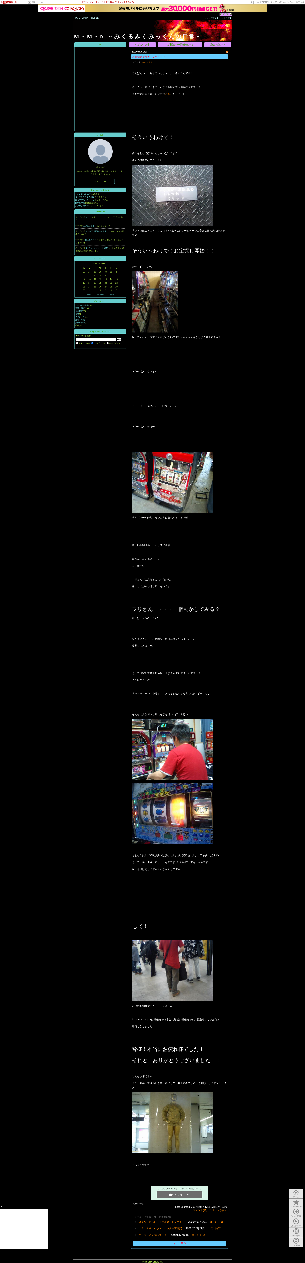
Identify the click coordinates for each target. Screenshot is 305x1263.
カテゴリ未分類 (82, 305)
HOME (77, 18)
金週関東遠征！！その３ (146, 57)
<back (88, 295)
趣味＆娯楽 (80, 320)
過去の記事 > (217, 44)
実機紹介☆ (80, 323)
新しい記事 (296, 1226)
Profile (100, 135)
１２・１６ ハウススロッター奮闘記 (160, 1228)
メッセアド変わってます (96, 231)
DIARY (85, 18)
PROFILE (94, 18)
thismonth (100, 295)
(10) (163, 57)
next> (112, 295)
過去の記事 (296, 1216)
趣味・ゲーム (37, 2)
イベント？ (80, 317)
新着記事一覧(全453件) (180, 44)
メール (88, 217)
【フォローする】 (210, 18)
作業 (77, 314)
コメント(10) (200, 1210)
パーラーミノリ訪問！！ (153, 1235)
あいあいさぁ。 (90, 226)
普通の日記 (80, 308)
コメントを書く (218, 1210)
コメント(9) (198, 1235)
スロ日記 (79, 311)
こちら (169, 94)
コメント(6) (216, 1222)
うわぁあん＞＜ (90, 240)
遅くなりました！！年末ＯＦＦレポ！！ (161, 1222)
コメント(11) (214, 1228)
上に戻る (296, 1245)
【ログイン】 (226, 18)
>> (267, 2)
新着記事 (296, 1236)
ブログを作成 (288, 2)
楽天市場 (300, 2)
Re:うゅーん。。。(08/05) (96, 248)
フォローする (296, 1206)
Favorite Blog (100, 190)
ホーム (296, 1197)
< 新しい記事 (142, 44)
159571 (224, 14)
